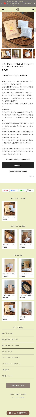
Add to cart (18, 165)
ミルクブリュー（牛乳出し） (11, 364)
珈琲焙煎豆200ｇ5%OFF (10, 339)
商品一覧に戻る (18, 386)
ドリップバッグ (7, 351)
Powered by (16, 398)
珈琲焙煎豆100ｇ (7, 333)
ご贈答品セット (7, 376)
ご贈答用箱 (5, 370)
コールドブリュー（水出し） (11, 358)
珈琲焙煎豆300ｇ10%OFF (10, 345)
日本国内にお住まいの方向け (18, 171)
